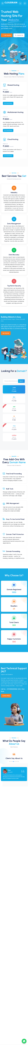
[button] (9, 761)
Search (21, 381)
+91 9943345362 (12, 689)
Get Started (7, 35)
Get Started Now (8, 103)
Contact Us (20, 35)
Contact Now (6, 696)
